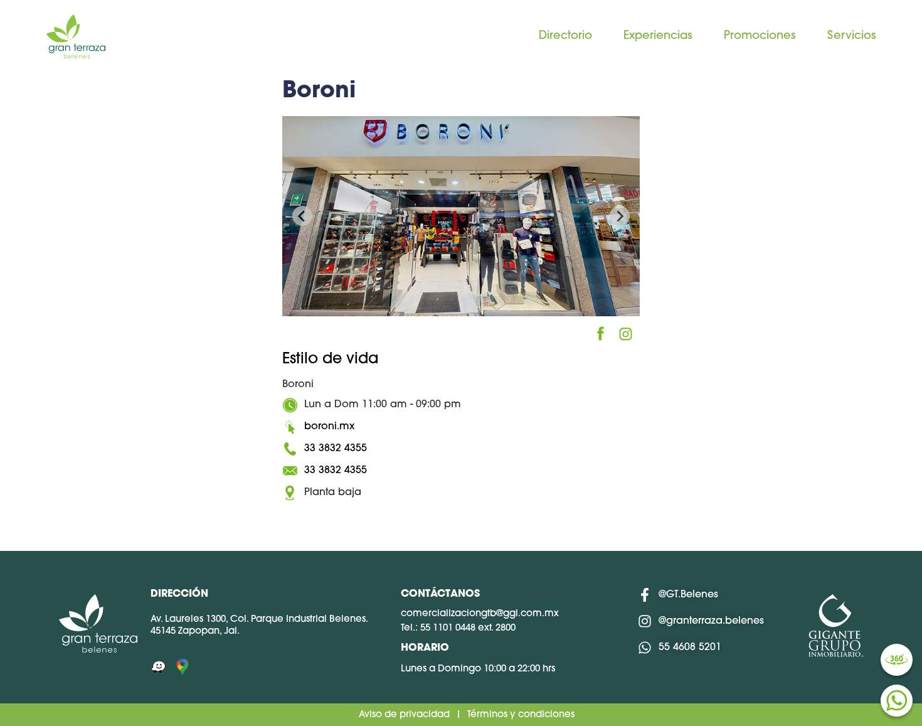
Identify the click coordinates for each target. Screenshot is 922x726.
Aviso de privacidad (404, 715)
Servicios (851, 36)
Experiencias (657, 36)
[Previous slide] (302, 216)
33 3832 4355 (335, 449)
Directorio (565, 36)
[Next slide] (620, 216)
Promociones (760, 36)
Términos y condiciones (521, 715)
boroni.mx (329, 427)
